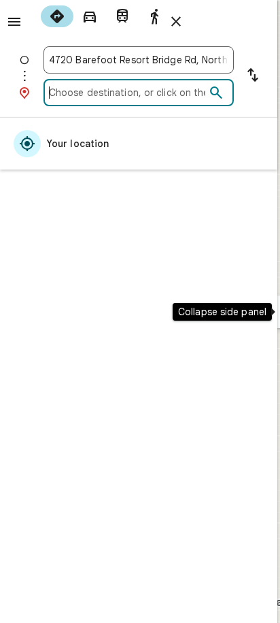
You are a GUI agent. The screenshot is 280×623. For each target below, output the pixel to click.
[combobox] (138, 60)
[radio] (57, 16)
